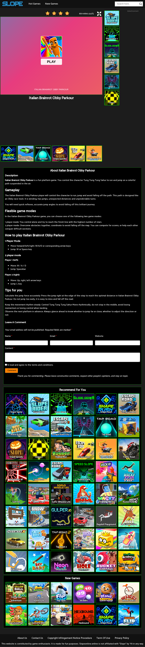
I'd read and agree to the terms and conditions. (30, 365)
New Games (51, 4)
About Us (22, 638)
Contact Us (37, 638)
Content (9, 348)
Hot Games (34, 4)
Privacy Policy (122, 638)
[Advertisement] (51, 123)
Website (99, 336)
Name (8, 336)
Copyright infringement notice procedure (70, 638)
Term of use (103, 638)
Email (53, 336)
